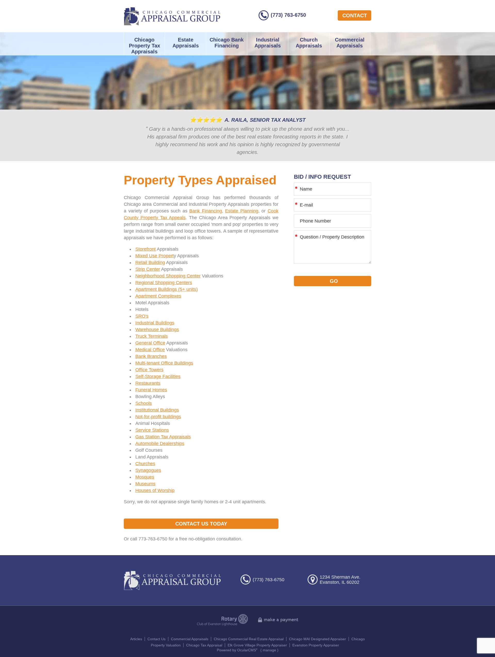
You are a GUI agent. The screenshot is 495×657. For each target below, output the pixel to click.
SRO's (141, 316)
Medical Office (150, 349)
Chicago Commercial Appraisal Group (172, 16)
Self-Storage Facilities (157, 376)
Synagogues (148, 470)
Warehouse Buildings (157, 329)
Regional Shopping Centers (163, 282)
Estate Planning (241, 210)
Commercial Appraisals (350, 42)
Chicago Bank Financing (227, 42)
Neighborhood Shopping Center (168, 275)
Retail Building (150, 262)
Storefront (145, 249)
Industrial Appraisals (267, 42)
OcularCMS (247, 650)
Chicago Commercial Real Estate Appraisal (249, 639)
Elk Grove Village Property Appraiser (257, 645)
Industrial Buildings (154, 322)
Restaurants (147, 383)
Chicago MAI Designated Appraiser (317, 639)
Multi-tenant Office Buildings (164, 363)
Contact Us (156, 639)
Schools (143, 403)
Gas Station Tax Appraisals (163, 436)
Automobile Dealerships (159, 443)
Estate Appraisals (185, 42)
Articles (136, 639)
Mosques (144, 477)
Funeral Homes (151, 389)
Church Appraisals (309, 42)
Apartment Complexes (158, 296)
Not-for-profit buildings (158, 416)
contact (354, 15)
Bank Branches (151, 356)
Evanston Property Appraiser (315, 645)
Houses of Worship (155, 490)
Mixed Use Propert (154, 255)
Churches (145, 463)
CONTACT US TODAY (201, 524)
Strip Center (147, 269)
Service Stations (152, 430)
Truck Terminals (151, 336)
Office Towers (149, 369)
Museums (145, 483)
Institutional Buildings (157, 410)
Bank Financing (205, 210)
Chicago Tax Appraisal (204, 645)
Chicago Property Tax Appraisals (144, 45)
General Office (150, 343)
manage (269, 650)
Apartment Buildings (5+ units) (166, 289)
